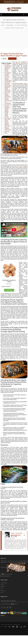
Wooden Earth (9, 624)
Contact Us (3, 590)
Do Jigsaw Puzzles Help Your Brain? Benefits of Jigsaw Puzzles (14, 54)
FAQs (6, 133)
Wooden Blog (9, 25)
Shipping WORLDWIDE (7, 574)
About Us (2, 584)
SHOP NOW (21, 2)
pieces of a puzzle (18, 166)
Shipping (2, 586)
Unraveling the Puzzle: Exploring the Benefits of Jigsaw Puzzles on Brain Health (8, 87)
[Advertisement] (14, 37)
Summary (7, 131)
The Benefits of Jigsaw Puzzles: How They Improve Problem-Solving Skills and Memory (8, 77)
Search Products (4, 582)
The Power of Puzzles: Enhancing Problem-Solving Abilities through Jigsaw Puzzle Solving (8, 110)
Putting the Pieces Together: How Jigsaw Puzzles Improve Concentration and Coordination (8, 98)
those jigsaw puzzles (18, 63)
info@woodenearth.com (6, 576)
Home (2, 25)
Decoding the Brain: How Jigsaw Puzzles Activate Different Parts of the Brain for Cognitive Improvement (8, 124)
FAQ (1, 588)
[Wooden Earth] (14, 9)
